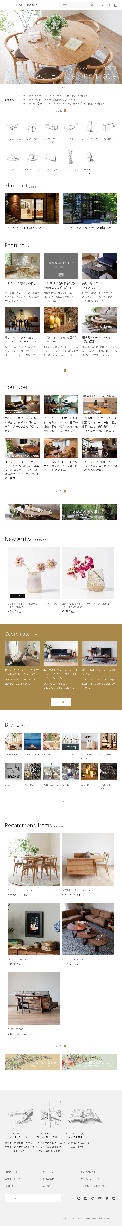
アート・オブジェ (90, 171)
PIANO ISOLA (75, 1219)
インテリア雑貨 (70, 169)
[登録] (57, 1198)
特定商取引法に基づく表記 (93, 1185)
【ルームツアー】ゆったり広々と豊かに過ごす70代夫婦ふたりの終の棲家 (99, 466)
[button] (7, 4)
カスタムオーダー (13, 1179)
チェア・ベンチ (32, 138)
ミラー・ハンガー (90, 140)
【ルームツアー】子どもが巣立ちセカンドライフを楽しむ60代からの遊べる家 (60, 466)
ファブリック (51, 169)
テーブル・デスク (13, 140)
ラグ (13, 169)
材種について (11, 1172)
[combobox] (78, 5)
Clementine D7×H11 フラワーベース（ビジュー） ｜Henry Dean (86, 605)
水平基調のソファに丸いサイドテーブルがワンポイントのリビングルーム (60, 674)
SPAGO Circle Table (72, 959)
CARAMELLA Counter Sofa (76, 889)
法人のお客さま (88, 1172)
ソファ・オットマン (51, 140)
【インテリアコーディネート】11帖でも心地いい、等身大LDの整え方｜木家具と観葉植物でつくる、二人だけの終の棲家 (22, 470)
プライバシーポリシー (91, 1179)
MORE (59, 110)
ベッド (70, 138)
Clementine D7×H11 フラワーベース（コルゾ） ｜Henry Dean (33, 605)
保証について (11, 1185)
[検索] (91, 4)
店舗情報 (47, 1185)
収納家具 (108, 138)
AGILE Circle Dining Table (21, 889)
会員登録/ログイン (52, 1179)
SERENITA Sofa (16, 1029)
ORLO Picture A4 (17, 959)
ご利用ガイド (49, 1172)
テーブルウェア (32, 169)
